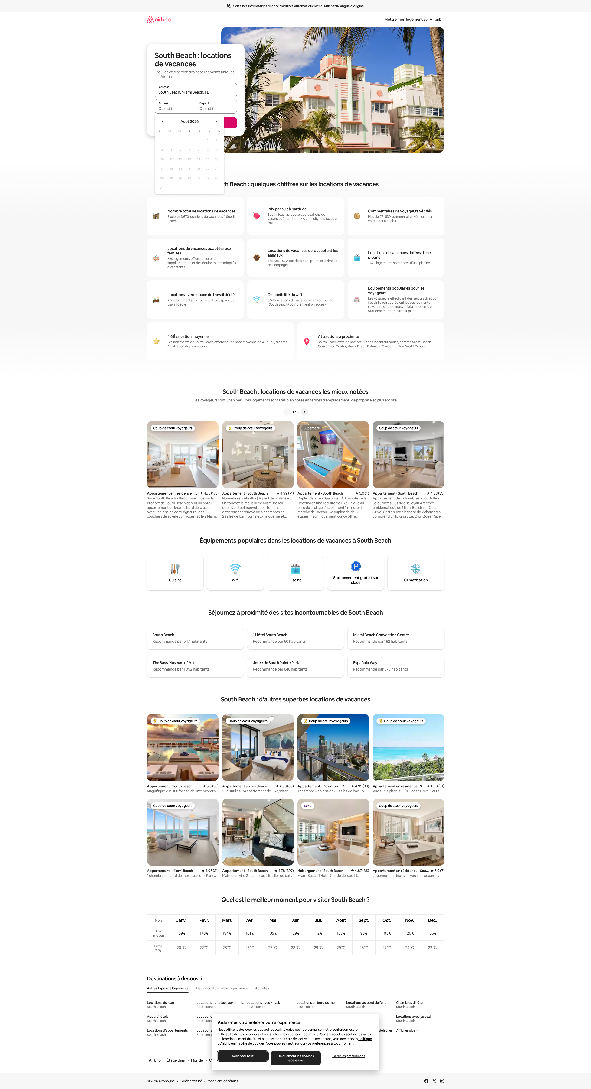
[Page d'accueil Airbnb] (159, 19)
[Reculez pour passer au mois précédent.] (162, 121)
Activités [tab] (262, 988)
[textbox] (175, 108)
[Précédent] (287, 412)
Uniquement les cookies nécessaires (295, 1058)
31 (162, 188)
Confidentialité (191, 1081)
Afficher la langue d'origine (343, 6)
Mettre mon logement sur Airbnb (413, 19)
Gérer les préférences (348, 1056)
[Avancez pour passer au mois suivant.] (216, 121)
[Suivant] (304, 412)
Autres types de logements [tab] (168, 988)
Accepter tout (243, 1056)
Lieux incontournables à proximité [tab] (222, 988)
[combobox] (195, 92)
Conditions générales (222, 1081)
